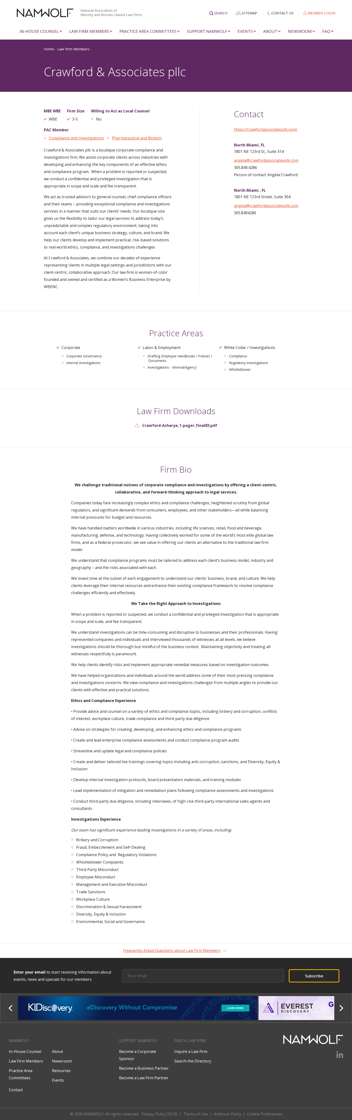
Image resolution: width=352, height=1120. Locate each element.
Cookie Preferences (264, 1114)
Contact (16, 1089)
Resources (61, 1070)
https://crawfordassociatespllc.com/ (265, 129)
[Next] (341, 1008)
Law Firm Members (89, 31)
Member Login (321, 13)
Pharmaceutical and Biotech (137, 138)
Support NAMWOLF (207, 31)
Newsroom (300, 31)
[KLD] (138, 1008)
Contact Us (282, 13)
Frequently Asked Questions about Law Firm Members (171, 950)
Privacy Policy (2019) (159, 1114)
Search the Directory (192, 1061)
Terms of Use (195, 1114)
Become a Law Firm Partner (143, 1077)
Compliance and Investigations (76, 138)
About (270, 31)
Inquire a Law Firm (190, 1051)
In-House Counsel (39, 31)
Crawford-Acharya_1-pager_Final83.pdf (179, 425)
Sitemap (249, 13)
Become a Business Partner (144, 1068)
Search (221, 13)
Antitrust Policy (227, 1114)
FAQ (326, 31)
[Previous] (11, 1008)
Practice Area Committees (147, 31)
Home (49, 48)
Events (245, 31)
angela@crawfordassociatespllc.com (266, 160)
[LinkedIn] (336, 1056)
